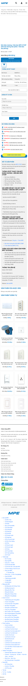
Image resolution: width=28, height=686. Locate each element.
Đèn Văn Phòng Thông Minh (12, 621)
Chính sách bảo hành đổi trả (7, 465)
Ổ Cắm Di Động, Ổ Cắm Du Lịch (12, 568)
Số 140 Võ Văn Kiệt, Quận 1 (17, 149)
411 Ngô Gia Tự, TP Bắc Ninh (15, 135)
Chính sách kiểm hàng (5, 461)
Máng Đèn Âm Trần (9, 590)
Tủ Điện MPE (8, 580)
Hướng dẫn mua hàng (5, 455)
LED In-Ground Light (10, 539)
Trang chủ (3, 9)
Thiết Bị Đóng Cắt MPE (10, 578)
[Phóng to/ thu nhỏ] (5, 679)
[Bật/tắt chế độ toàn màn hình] (3, 679)
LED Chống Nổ (8, 529)
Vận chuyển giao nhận (5, 467)
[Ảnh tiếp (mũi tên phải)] (2, 681)
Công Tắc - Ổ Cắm (18, 9)
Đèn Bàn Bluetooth (9, 638)
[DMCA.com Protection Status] (7, 488)
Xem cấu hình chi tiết (13, 90)
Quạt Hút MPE (8, 576)
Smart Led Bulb (9, 625)
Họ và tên (4, 98)
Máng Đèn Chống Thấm (11, 594)
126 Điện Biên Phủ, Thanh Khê (15, 142)
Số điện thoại (5, 105)
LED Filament (8, 531)
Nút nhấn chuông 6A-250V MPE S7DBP (14, 243)
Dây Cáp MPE (8, 560)
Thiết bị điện (10, 9)
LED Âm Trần (8, 519)
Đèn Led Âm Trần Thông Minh (12, 611)
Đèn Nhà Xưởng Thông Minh (12, 619)
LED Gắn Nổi (8, 533)
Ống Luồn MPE (8, 570)
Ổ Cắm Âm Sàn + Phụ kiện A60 (12, 566)
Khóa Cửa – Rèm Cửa (10, 658)
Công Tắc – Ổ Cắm (9, 562)
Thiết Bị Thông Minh (7, 650)
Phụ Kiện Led (8, 648)
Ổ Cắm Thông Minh (9, 601)
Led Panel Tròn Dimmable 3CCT (13, 631)
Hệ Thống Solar (8, 664)
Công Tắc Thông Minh (10, 609)
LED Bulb (7, 523)
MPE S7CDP (19, 164)
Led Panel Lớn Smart (10, 636)
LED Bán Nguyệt (9, 521)
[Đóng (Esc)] (0, 679)
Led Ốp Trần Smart (9, 635)
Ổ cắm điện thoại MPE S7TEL (12, 245)
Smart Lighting (6, 623)
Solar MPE (5, 662)
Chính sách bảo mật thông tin (7, 471)
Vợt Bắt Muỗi (8, 582)
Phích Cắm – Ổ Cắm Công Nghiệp (13, 574)
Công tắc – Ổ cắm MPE (17, 240)
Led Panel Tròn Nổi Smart (11, 633)
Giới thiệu (3, 448)
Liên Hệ (4, 674)
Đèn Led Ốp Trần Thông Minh (12, 617)
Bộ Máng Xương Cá (9, 588)
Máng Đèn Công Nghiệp (10, 595)
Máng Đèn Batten (9, 592)
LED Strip (7, 549)
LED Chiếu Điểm (9, 527)
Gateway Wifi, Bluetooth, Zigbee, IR (13, 652)
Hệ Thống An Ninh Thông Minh (12, 660)
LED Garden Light (9, 535)
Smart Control (5, 597)
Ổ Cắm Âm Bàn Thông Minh (12, 603)
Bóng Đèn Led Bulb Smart (11, 607)
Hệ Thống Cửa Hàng (5, 450)
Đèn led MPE (5, 517)
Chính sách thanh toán (6, 469)
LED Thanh (7, 554)
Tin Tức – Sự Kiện (6, 672)
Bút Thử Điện (8, 558)
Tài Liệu (4, 670)
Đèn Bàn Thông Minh (10, 605)
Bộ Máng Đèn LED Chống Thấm (12, 586)
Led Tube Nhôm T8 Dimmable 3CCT (13, 646)
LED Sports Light (9, 545)
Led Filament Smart (10, 627)
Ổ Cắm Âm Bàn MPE (10, 564)
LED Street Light (9, 547)
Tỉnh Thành (4, 111)
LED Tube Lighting (9, 553)
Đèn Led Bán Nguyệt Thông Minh (13, 613)
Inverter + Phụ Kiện (9, 666)
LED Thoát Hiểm (9, 551)
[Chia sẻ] (2, 679)
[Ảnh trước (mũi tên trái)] (0, 681)
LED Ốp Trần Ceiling (9, 541)
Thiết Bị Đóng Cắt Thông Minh (12, 599)
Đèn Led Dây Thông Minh (11, 615)
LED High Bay (8, 537)
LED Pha (7, 543)
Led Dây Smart (8, 640)
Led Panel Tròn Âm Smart (11, 629)
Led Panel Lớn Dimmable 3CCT (12, 644)
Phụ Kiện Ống (10, 572)
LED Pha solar (8, 668)
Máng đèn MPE (6, 584)
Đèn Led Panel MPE (9, 525)
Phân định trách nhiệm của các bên (8, 463)
